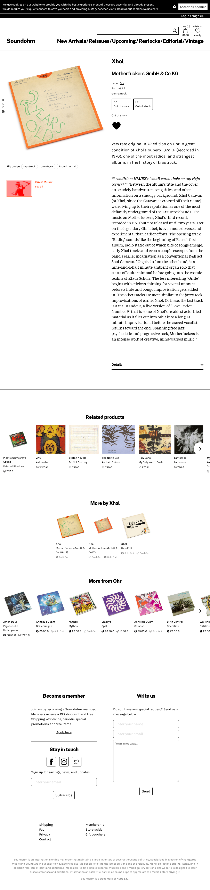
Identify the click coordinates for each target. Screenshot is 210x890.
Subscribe (63, 795)
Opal (104, 626)
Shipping (46, 824)
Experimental (67, 166)
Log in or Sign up (192, 16)
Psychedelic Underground (11, 628)
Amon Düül (10, 621)
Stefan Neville (77, 457)
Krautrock (29, 166)
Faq (42, 829)
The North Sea (110, 457)
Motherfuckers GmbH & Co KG (103, 550)
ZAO (38, 457)
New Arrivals (71, 41)
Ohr (122, 83)
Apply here (64, 732)
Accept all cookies (193, 7)
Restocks (149, 41)
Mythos (73, 621)
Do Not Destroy (78, 462)
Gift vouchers (95, 834)
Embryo (106, 621)
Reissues (99, 41)
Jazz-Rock (47, 166)
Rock (123, 93)
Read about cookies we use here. (138, 9)
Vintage (194, 41)
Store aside (94, 829)
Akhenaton (42, 462)
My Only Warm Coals (151, 462)
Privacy (44, 834)
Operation (173, 626)
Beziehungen (44, 626)
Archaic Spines (111, 462)
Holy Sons (145, 457)
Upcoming (124, 41)
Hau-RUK (126, 548)
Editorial (172, 41)
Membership (95, 824)
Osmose (139, 626)
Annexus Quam (45, 621)
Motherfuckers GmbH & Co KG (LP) (70, 550)
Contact (45, 839)
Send (146, 791)
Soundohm (21, 40)
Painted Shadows (13, 466)
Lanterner (180, 457)
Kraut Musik (43, 182)
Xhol (118, 61)
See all (39, 186)
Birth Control (175, 621)
